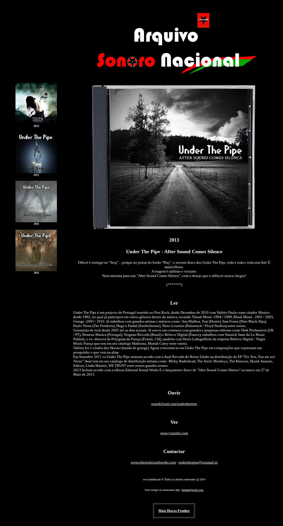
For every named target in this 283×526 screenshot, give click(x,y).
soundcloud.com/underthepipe (174, 404)
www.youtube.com (174, 433)
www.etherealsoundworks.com (153, 462)
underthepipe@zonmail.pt (198, 462)
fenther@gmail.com (192, 489)
